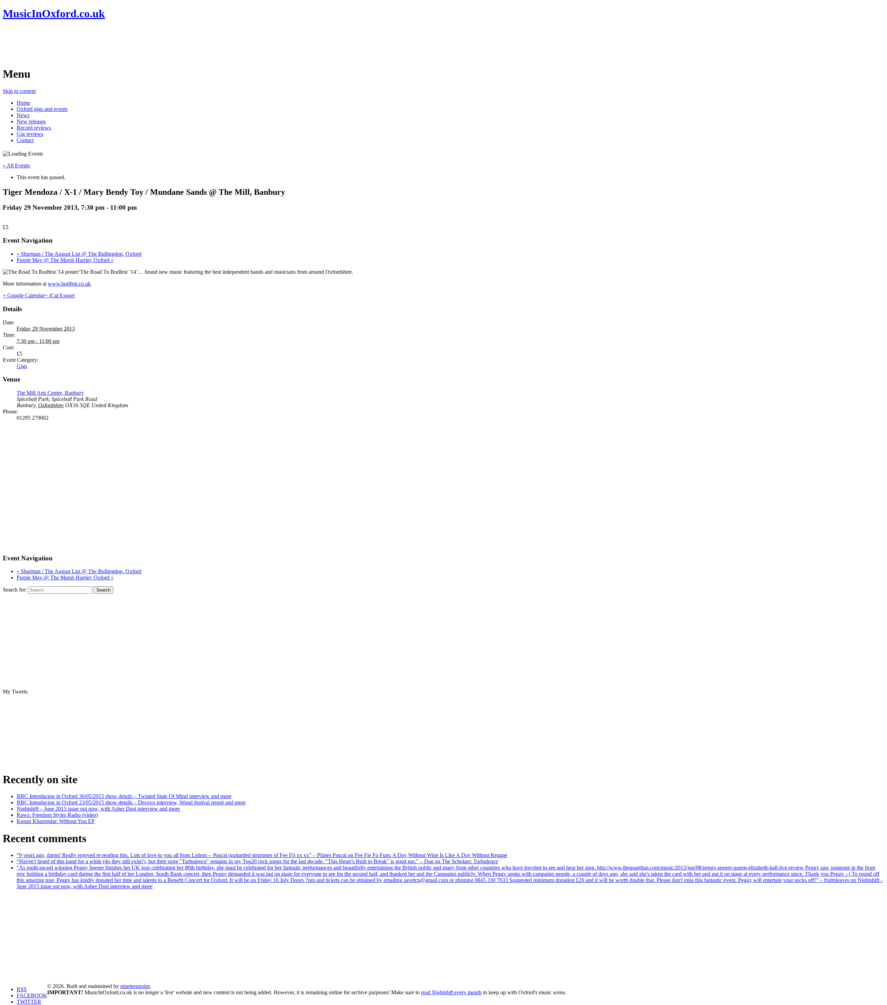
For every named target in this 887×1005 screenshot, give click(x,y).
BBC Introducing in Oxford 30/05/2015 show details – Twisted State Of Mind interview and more (124, 796)
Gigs (22, 366)
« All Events (16, 165)
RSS (22, 989)
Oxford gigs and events (42, 109)
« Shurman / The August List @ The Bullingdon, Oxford (79, 254)
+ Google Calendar (24, 295)
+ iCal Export (59, 295)
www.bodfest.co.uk (69, 284)
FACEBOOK (32, 995)
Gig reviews (30, 134)
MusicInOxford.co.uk (54, 13)
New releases (31, 121)
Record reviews (34, 128)
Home (23, 103)
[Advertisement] (129, 43)
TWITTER (29, 1002)
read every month (451, 992)
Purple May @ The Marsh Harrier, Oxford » (65, 260)
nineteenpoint (135, 986)
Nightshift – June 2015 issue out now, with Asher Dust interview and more (98, 809)
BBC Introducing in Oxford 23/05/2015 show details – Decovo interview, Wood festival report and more (131, 802)
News (23, 115)
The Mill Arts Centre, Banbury (50, 393)
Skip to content (19, 91)
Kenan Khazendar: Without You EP (56, 821)
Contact (25, 140)
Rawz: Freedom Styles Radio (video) (57, 815)
